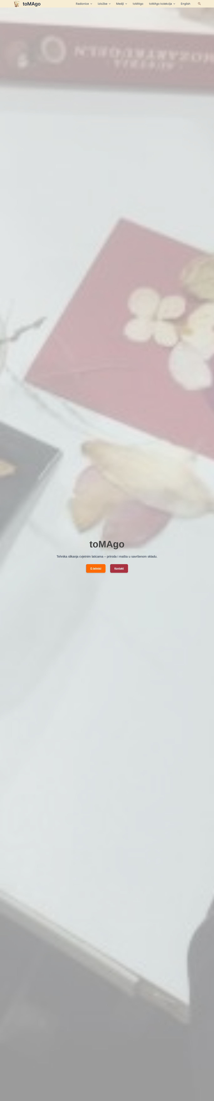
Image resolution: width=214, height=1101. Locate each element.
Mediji (120, 3)
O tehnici (95, 568)
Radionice (82, 3)
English (185, 3)
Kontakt (119, 568)
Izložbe (102, 3)
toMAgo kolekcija (160, 3)
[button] (199, 4)
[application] (90, 3)
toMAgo (32, 4)
